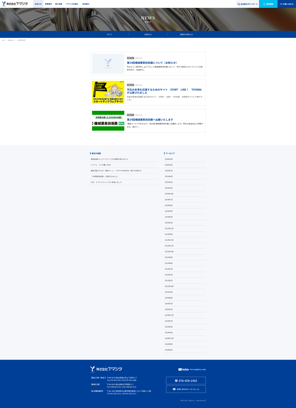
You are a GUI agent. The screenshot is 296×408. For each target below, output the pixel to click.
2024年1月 (169, 222)
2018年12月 (169, 338)
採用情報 (269, 4)
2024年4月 (169, 205)
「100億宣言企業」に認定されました (104, 176)
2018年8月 (169, 344)
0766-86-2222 (115, 387)
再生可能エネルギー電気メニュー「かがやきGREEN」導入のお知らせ (116, 170)
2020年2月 (169, 309)
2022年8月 (169, 263)
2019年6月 (169, 327)
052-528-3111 (115, 393)
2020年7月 (169, 303)
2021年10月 (169, 286)
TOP (3, 40)
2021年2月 (169, 292)
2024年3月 (169, 211)
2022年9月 (169, 257)
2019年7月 (169, 321)
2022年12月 (169, 240)
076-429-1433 (115, 380)
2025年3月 (169, 182)
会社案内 (85, 4)
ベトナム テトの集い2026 (101, 165)
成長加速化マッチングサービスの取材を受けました (109, 159)
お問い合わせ (288, 4)
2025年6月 (169, 176)
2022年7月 (169, 269)
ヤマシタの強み (72, 4)
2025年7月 (169, 170)
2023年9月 (169, 234)
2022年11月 (169, 246)
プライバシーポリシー (187, 400)
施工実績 (58, 4)
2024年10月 (169, 194)
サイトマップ (201, 400)
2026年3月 (169, 159)
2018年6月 (169, 350)
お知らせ (38, 4)
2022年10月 (169, 251)
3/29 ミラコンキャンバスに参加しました (106, 182)
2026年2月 (169, 165)
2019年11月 (169, 315)
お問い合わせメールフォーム (188, 389)
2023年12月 (169, 228)
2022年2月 (169, 280)
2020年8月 (169, 298)
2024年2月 (169, 217)
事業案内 (48, 4)
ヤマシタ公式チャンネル (198, 369)
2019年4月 (169, 332)
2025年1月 (169, 188)
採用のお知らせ (186, 34)
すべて (109, 34)
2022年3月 (169, 275)
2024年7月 (169, 199)
